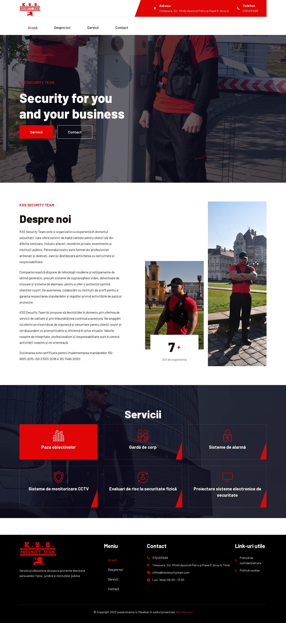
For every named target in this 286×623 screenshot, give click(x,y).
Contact (121, 27)
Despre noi (62, 27)
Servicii (93, 27)
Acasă (32, 27)
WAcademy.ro (184, 612)
